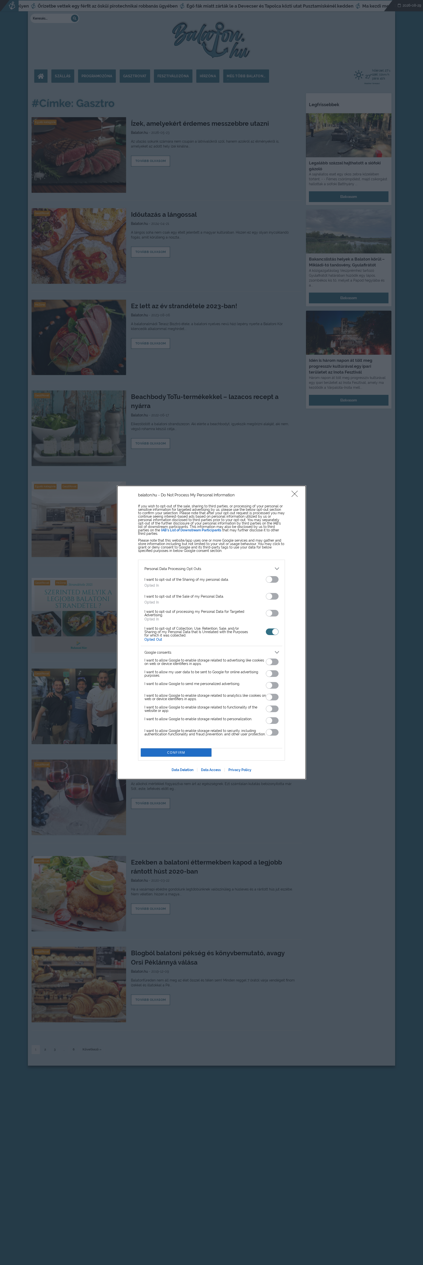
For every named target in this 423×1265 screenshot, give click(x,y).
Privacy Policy (239, 770)
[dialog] (211, 632)
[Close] (296, 495)
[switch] (272, 579)
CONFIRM (176, 752)
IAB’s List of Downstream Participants (191, 530)
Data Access (211, 770)
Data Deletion (182, 770)
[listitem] (211, 568)
